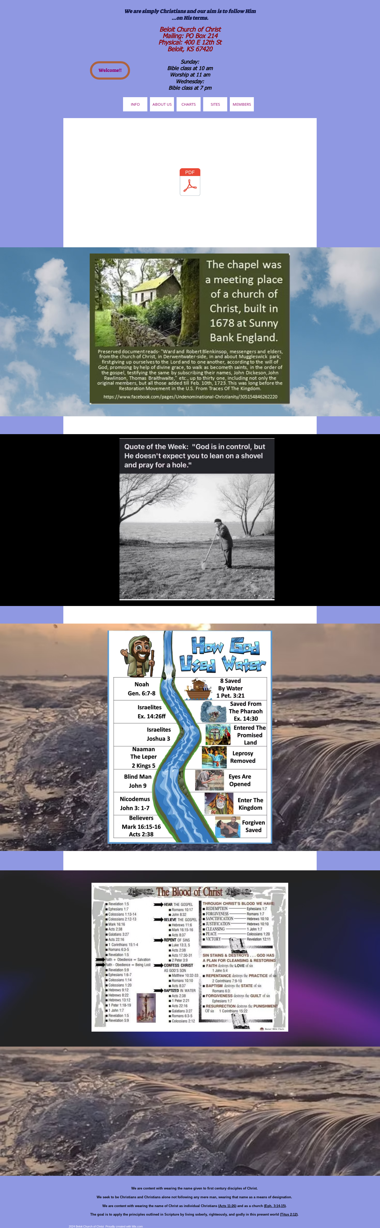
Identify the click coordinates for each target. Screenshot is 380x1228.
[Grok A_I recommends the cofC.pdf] (190, 183)
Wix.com (137, 1226)
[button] (242, 104)
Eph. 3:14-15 (275, 1206)
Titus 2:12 (289, 1214)
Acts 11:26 (227, 1206)
